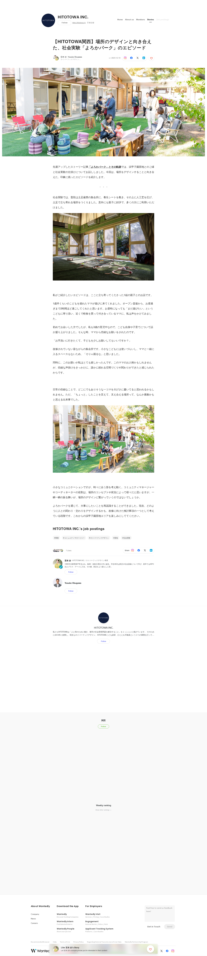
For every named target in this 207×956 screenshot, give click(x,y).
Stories (150, 19)
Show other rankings (102, 810)
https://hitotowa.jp (79, 23)
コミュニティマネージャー (74, 538)
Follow (64, 22)
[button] (40, 906)
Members (140, 19)
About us (129, 19)
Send (169, 926)
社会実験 (126, 538)
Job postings (162, 19)
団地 (116, 538)
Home (120, 19)
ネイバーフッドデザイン (99, 538)
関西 (57, 538)
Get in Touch (153, 926)
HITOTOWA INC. (73, 17)
